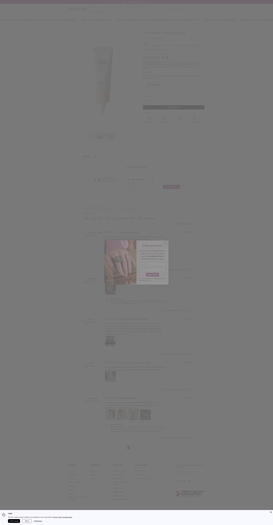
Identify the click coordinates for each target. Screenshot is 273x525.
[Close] (271, 512)
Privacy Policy (57, 517)
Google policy (67, 517)
